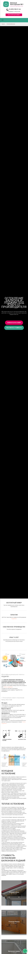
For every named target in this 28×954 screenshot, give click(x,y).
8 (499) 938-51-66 (15, 9)
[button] (14, 323)
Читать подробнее (8, 687)
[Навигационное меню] (2, 20)
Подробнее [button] (14, 618)
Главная (3, 24)
